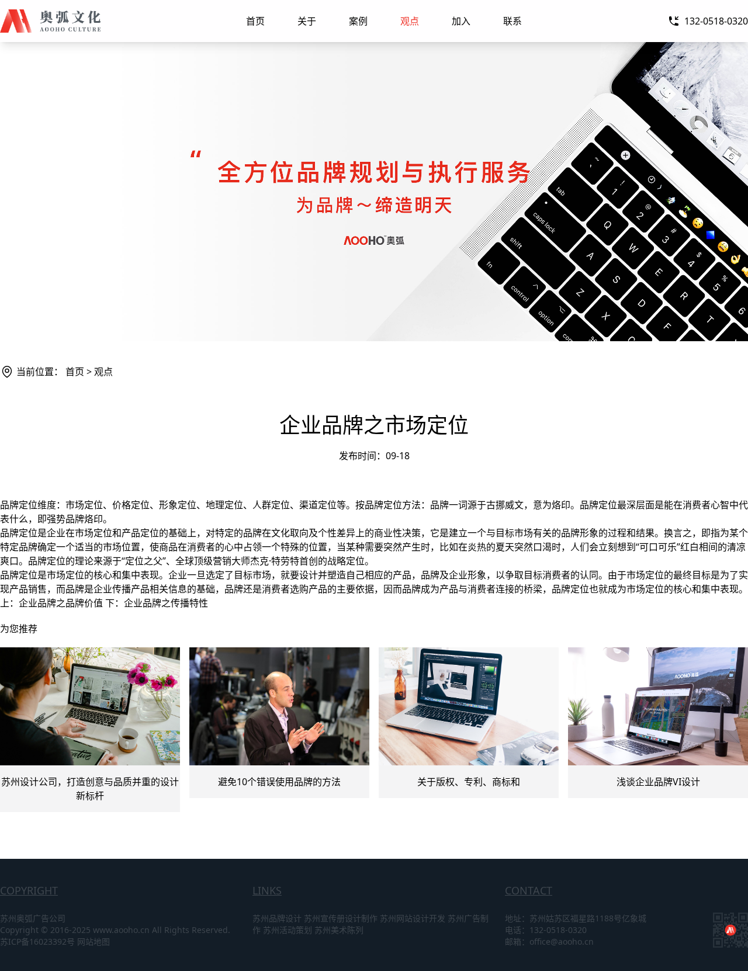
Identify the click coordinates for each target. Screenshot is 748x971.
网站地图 (93, 941)
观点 (409, 21)
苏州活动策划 (287, 929)
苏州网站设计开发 (412, 918)
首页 (255, 21)
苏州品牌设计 (277, 918)
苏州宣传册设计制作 (341, 918)
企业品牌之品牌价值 (61, 603)
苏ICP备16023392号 (37, 941)
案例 (358, 21)
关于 (306, 21)
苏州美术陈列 (338, 929)
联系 (512, 21)
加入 (461, 21)
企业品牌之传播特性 (166, 603)
